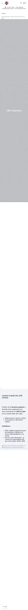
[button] (21, 3)
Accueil (3, 13)
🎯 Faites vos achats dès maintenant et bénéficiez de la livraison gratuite (14, 446)
